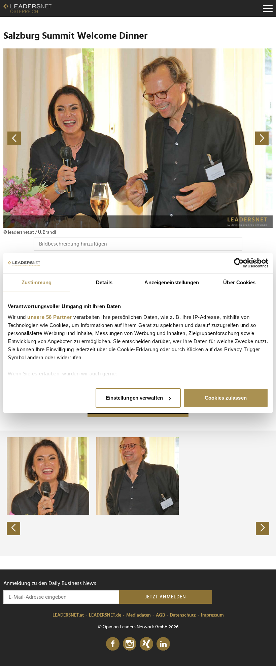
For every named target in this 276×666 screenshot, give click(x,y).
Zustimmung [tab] (36, 282)
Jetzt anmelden (165, 597)
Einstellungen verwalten (134, 398)
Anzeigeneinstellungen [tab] (171, 282)
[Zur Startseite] (27, 8)
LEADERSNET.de (105, 615)
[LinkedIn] (163, 644)
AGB (160, 615)
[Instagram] (129, 644)
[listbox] (138, 493)
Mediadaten (138, 615)
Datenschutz (183, 615)
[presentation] (13, 528)
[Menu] (267, 8)
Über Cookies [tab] (239, 282)
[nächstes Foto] (205, 138)
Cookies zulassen (226, 398)
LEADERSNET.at (68, 615)
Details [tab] (104, 282)
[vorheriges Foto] (70, 138)
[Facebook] (112, 644)
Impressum (212, 615)
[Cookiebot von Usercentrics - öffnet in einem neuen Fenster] (238, 263)
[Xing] (146, 644)
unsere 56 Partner (49, 317)
